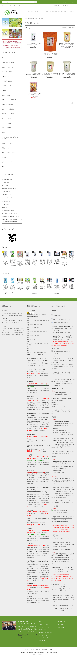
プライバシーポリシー (44, 635)
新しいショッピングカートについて (10, 213)
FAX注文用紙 (5, 185)
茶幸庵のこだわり (6, 201)
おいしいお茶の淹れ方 (7, 198)
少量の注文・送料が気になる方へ (9, 188)
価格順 (69, 27)
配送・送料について (44, 627)
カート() (72, 2)
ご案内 (19, 5)
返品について (42, 629)
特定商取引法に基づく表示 (31, 649)
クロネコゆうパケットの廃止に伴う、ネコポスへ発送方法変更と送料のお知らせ (12, 220)
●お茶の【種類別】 (31, 18)
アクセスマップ (5, 204)
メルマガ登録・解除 (55, 5)
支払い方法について (44, 624)
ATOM (43, 640)
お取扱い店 (4, 207)
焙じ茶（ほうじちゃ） (39, 18)
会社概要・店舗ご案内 (7, 179)
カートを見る (61, 624)
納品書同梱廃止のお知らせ (8, 210)
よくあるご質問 (5, 182)
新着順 (73, 27)
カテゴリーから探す (12, 5)
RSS (40, 640)
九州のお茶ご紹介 (6, 191)
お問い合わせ (65, 5)
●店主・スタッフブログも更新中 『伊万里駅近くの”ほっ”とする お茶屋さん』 (27, 636)
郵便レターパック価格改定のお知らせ (11, 216)
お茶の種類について (6, 194)
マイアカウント (61, 621)
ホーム (3, 5)
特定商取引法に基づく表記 (45, 632)
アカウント (63, 2)
